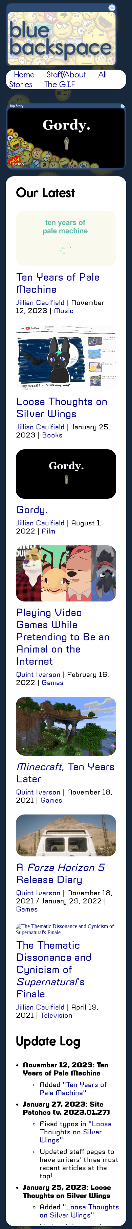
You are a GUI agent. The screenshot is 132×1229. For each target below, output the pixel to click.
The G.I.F (59, 84)
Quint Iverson (38, 674)
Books (52, 435)
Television (56, 1015)
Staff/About (66, 74)
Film (49, 531)
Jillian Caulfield (40, 303)
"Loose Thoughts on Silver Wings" (76, 1132)
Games (53, 683)
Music (63, 311)
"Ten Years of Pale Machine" (73, 1089)
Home (24, 74)
